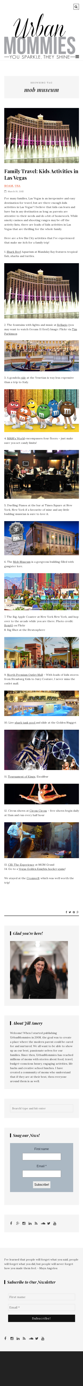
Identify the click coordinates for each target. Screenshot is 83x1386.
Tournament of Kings (21, 776)
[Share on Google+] (78, 912)
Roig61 (8, 625)
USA (17, 186)
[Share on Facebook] (66, 912)
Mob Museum (21, 562)
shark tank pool (25, 722)
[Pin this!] (74, 912)
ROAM (8, 186)
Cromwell (33, 878)
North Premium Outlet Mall (25, 675)
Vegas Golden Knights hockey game (42, 869)
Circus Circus (38, 810)
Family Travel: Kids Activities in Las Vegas (41, 174)
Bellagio (62, 325)
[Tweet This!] (70, 912)
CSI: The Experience (21, 864)
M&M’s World (16, 438)
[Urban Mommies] (39, 58)
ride (23, 377)
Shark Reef (14, 252)
